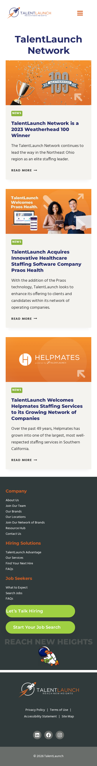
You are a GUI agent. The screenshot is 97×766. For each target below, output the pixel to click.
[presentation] (48, 82)
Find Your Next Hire (19, 563)
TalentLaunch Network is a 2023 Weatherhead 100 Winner (45, 129)
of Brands (25, 522)
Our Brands (14, 511)
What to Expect (17, 587)
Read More (24, 170)
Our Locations (16, 517)
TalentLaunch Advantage (23, 552)
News (16, 113)
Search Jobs (14, 593)
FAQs (9, 569)
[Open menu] (80, 13)
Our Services (14, 558)
